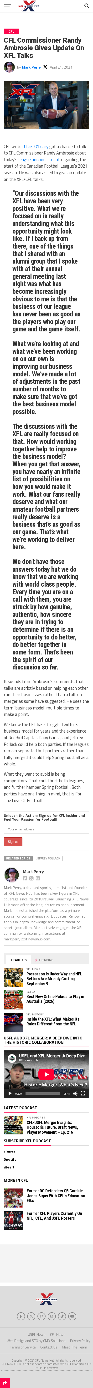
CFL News (57, 1334)
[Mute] (75, 1093)
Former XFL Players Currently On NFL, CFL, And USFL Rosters (54, 1216)
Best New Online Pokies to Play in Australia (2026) (55, 999)
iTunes (9, 1151)
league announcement (39, 159)
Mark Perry (31, 67)
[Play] (10, 1093)
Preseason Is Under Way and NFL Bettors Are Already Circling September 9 (54, 978)
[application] (46, 1074)
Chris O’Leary (36, 146)
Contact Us (48, 1347)
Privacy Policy (80, 1340)
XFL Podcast (36, 1117)
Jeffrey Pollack (48, 858)
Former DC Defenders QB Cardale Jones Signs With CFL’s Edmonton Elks (56, 1195)
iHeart (9, 1167)
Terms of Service (23, 1347)
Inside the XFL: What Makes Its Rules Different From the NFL (52, 1021)
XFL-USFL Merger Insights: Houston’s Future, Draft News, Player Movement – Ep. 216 (52, 1127)
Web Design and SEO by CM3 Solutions (36, 1340)
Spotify (10, 1159)
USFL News (37, 1334)
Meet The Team (74, 1347)
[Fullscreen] (83, 1093)
